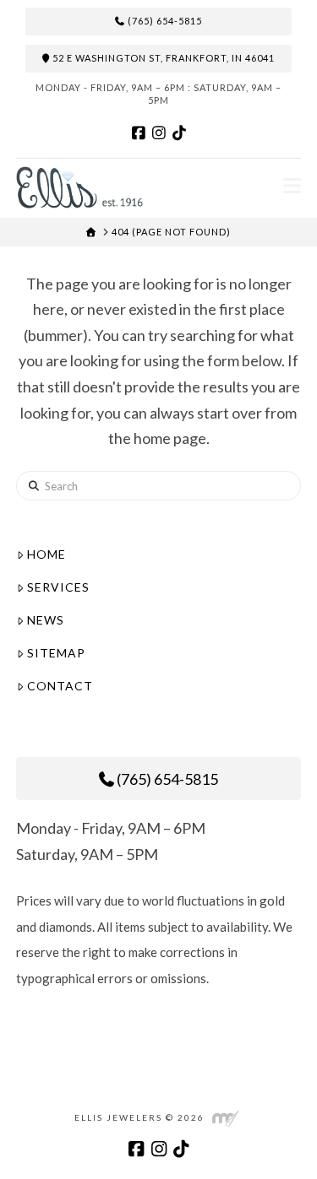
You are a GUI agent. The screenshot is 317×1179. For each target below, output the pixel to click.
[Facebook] (138, 132)
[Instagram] (159, 132)
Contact (60, 686)
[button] (292, 186)
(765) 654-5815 (163, 20)
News (45, 620)
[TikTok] (179, 132)
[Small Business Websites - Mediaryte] (225, 1117)
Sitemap (56, 653)
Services (58, 587)
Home (46, 554)
